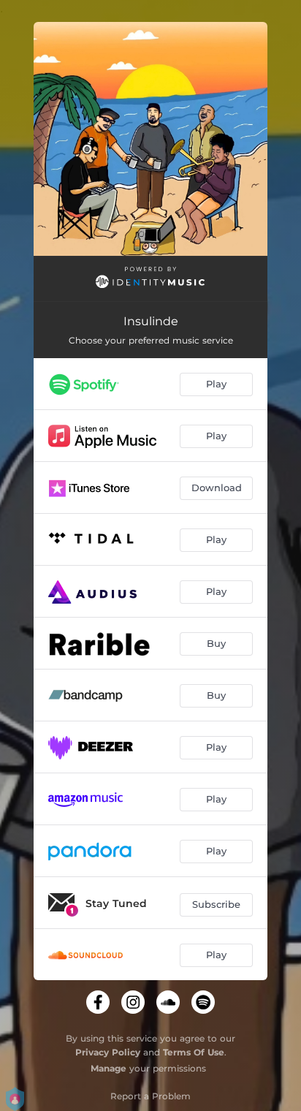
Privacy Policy (107, 1052)
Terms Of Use (193, 1052)
